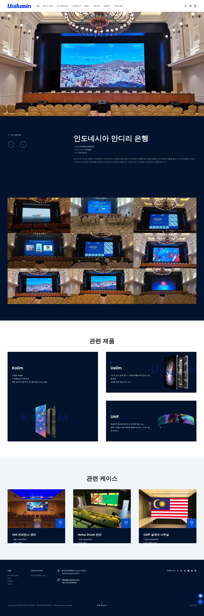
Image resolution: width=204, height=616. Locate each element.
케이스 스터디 (48, 6)
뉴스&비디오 (76, 6)
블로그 (87, 6)
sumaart (68, 605)
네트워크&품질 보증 (37, 575)
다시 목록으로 (15, 135)
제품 (37, 6)
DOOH (10, 581)
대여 (9, 578)
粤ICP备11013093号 (44, 605)
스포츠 (10, 584)
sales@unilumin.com (70, 580)
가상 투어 (96, 6)
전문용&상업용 (13, 575)
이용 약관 (192, 605)
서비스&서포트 (62, 6)
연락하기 (107, 6)
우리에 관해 (118, 6)
